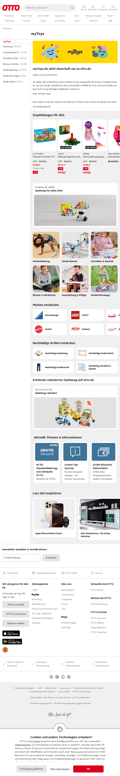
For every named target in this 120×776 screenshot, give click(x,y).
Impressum (65, 688)
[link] (5, 650)
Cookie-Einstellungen (24, 688)
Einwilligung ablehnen (31, 769)
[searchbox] (46, 7)
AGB (39, 688)
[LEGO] (87, 315)
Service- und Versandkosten (76, 697)
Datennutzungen (23, 745)
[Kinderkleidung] (46, 248)
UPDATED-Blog (68, 623)
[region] (60, 752)
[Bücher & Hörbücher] (46, 281)
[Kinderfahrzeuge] (104, 281)
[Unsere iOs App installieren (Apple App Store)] (11, 633)
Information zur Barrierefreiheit (88, 688)
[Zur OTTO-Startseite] (11, 8)
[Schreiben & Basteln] (104, 248)
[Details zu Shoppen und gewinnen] (88, 125)
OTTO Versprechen (81, 691)
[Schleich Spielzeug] (87, 329)
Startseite (7, 28)
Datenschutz (50, 688)
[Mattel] (50, 329)
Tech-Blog (66, 627)
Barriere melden (15, 623)
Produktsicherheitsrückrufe (42, 691)
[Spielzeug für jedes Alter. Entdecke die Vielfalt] (75, 205)
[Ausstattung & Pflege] (75, 281)
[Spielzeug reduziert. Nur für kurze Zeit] (75, 407)
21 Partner (35, 741)
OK (88, 769)
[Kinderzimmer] (75, 248)
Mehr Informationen (60, 769)
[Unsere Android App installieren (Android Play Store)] (12, 642)
